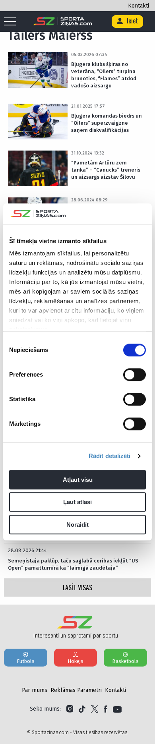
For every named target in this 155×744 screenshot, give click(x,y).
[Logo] (62, 21)
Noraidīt (77, 524)
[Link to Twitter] (94, 709)
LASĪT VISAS (77, 587)
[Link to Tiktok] (82, 709)
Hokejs (75, 661)
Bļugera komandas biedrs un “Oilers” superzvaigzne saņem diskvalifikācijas (106, 123)
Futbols (26, 661)
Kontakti (138, 5)
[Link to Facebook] (105, 709)
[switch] (134, 374)
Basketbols (125, 661)
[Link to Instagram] (69, 709)
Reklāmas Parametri (76, 690)
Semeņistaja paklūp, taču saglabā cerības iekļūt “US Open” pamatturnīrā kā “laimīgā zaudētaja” (73, 564)
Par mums (34, 690)
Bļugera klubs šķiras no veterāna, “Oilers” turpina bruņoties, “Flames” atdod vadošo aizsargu (103, 75)
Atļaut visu (78, 479)
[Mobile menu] (12, 21)
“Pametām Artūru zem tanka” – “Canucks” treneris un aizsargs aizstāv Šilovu (105, 170)
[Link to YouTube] (117, 709)
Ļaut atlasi (77, 502)
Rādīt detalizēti (110, 456)
